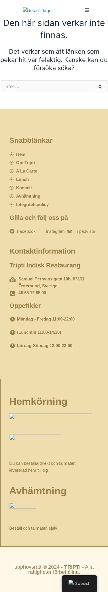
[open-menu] (87, 10)
